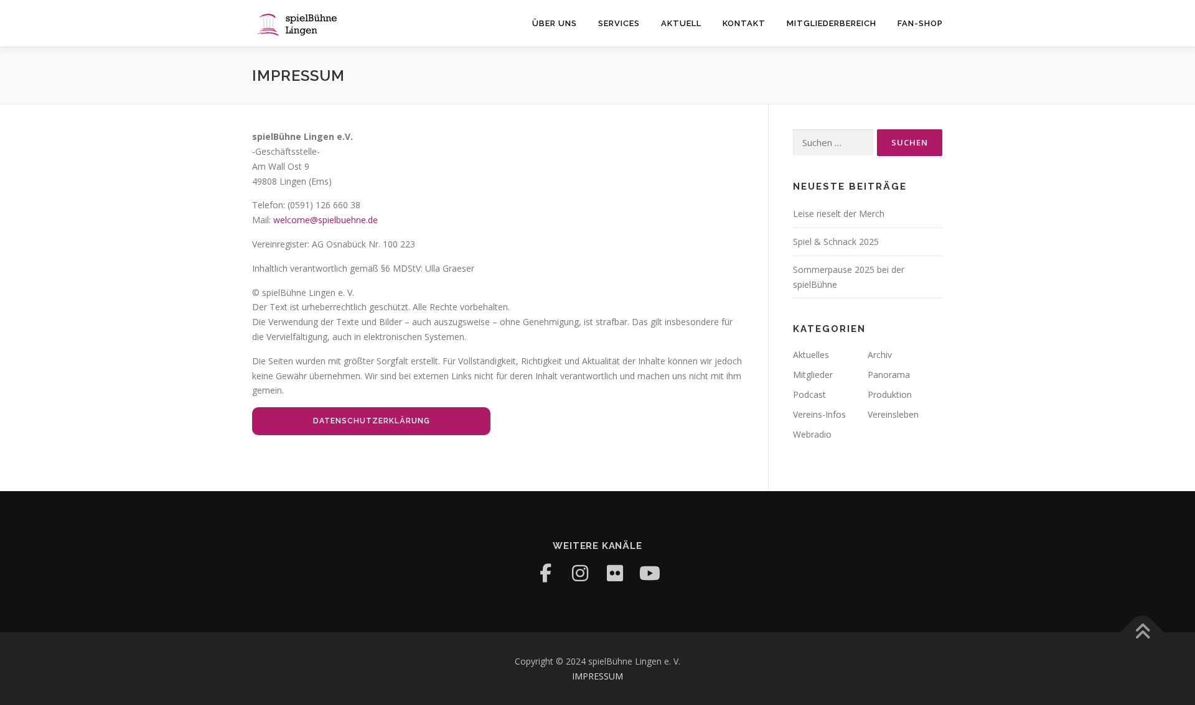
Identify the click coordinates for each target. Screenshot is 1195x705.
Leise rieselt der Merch (838, 213)
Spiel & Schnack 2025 (836, 241)
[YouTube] (649, 573)
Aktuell (681, 23)
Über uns (554, 23)
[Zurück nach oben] (1142, 633)
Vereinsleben (893, 414)
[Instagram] (580, 573)
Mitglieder (813, 374)
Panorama (889, 374)
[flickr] (615, 573)
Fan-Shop (920, 23)
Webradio (812, 434)
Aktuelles (811, 355)
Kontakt (744, 23)
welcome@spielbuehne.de (325, 220)
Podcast (809, 394)
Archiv (880, 355)
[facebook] (545, 573)
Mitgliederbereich (831, 23)
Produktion (890, 394)
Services (619, 23)
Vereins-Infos (819, 414)
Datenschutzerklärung (371, 421)
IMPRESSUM (597, 676)
